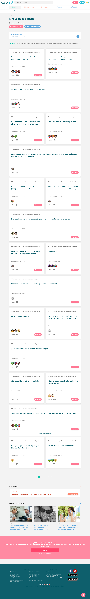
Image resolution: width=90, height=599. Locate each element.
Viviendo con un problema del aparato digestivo (31, 43)
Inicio (10, 11)
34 (14, 237)
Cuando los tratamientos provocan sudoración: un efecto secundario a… (68, 528)
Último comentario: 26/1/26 (18, 196)
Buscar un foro (49, 573)
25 (50, 334)
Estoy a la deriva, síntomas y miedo (62, 122)
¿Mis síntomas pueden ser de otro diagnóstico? (30, 89)
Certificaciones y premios (34, 571)
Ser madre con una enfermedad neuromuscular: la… (41, 528)
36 (51, 269)
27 (19, 429)
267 (14, 107)
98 (14, 367)
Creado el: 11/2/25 (15, 390)
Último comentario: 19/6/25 (18, 293)
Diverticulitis (53, 251)
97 (14, 75)
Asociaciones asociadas (15, 576)
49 (14, 205)
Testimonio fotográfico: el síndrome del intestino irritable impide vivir (20, 528)
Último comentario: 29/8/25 (18, 261)
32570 (52, 72)
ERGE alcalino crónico (20, 316)
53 (50, 464)
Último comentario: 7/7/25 (54, 261)
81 (13, 140)
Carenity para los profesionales (35, 580)
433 (14, 429)
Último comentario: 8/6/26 (17, 164)
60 (51, 399)
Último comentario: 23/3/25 (18, 358)
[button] (15, 7)
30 (19, 107)
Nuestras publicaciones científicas (17, 580)
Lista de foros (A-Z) (50, 576)
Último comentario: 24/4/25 (55, 326)
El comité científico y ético (15, 579)
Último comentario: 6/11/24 (55, 390)
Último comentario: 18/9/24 (18, 420)
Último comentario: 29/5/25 (18, 326)
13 (13, 399)
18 (13, 269)
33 (14, 302)
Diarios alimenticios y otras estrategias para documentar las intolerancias (40, 219)
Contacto (31, 579)
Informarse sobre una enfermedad (53, 574)
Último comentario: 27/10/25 (55, 196)
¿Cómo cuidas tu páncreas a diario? (25, 381)
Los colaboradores (14, 577)
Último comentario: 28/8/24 (55, 455)
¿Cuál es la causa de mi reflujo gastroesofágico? (30, 349)
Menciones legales (33, 575)
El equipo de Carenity (14, 574)
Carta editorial (32, 573)
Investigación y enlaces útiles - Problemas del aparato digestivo (67, 43)
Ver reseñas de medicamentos (52, 575)
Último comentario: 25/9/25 (18, 228)
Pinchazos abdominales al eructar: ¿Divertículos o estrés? (34, 284)
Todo (13, 43)
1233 (58, 72)
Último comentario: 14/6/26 (55, 131)
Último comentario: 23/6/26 (55, 64)
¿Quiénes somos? (13, 571)
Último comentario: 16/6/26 (18, 131)
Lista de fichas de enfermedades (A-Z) (54, 577)
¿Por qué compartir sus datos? (16, 573)
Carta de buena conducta (34, 574)
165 (51, 140)
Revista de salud (49, 571)
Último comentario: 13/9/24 (18, 455)
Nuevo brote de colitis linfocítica (61, 446)
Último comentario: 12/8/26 (18, 66)
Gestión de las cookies (34, 577)
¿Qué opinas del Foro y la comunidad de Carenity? (32, 494)
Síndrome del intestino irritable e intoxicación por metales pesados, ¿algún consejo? (45, 413)
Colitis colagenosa (18, 37)
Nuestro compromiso (14, 581)
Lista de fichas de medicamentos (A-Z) (54, 579)
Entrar (82, 2)
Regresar (12, 15)
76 (14, 464)
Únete (75, 2)
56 (14, 334)
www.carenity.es (34, 586)
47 (51, 205)
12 (13, 172)
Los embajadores (13, 575)
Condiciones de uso (33, 576)
